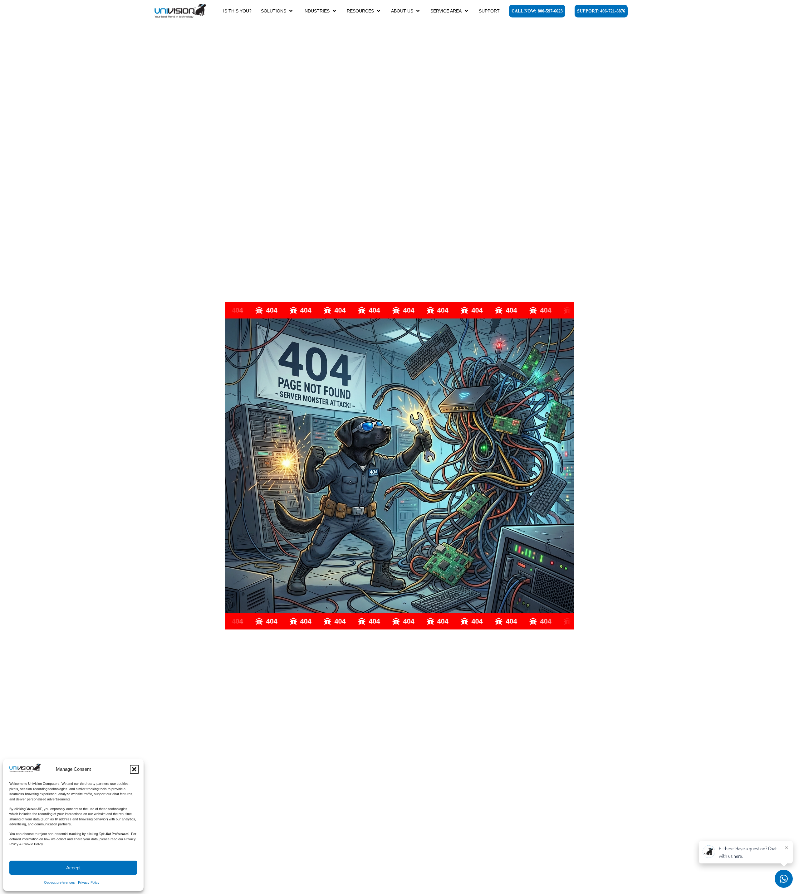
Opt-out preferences (59, 882)
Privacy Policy (89, 882)
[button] (134, 769)
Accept (73, 867)
